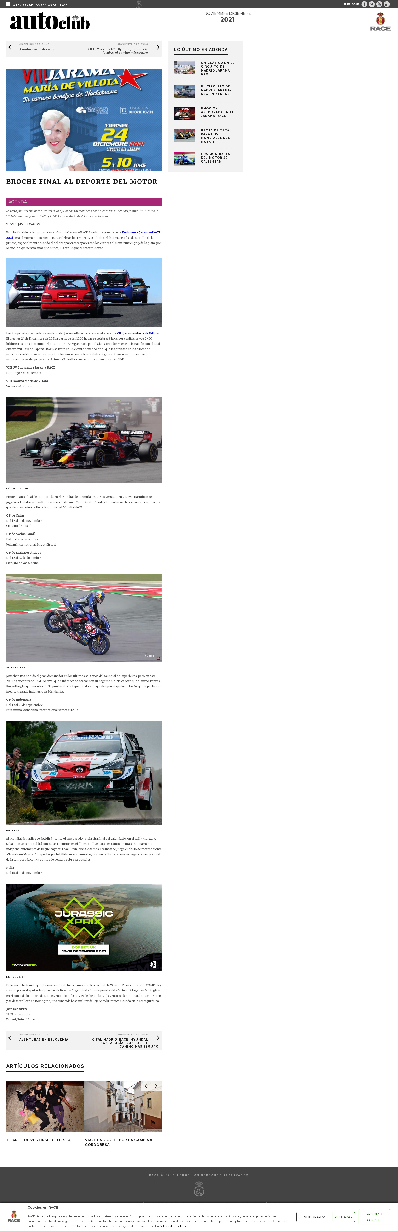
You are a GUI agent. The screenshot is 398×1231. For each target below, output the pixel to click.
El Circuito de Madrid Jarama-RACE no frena (216, 90)
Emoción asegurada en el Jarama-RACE (217, 112)
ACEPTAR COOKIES (374, 1217)
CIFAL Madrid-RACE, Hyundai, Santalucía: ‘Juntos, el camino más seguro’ (118, 50)
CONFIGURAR (310, 1217)
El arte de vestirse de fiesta (39, 1140)
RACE (63, 5)
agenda (17, 201)
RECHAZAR (343, 1217)
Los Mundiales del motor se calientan (216, 157)
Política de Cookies (172, 1226)
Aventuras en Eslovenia (36, 49)
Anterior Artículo (34, 44)
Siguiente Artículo (132, 44)
